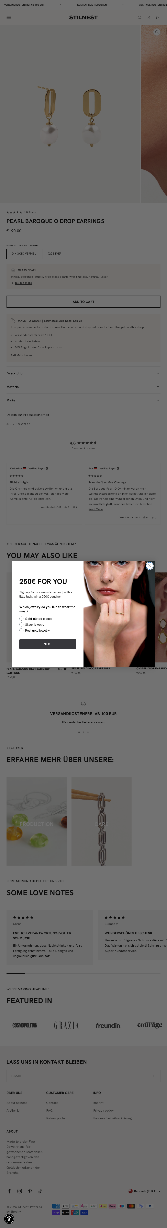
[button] (9, 1219)
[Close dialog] (149, 565)
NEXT (48, 644)
